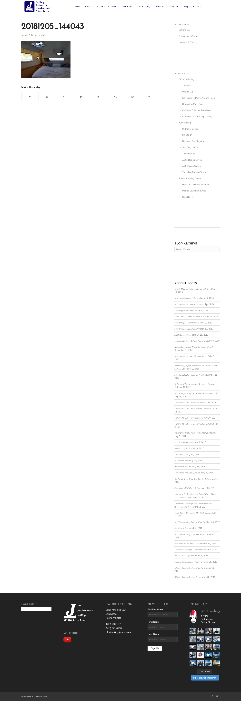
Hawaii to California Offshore (195, 184)
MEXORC (187, 135)
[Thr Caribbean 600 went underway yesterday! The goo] (216, 647)
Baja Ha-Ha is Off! (182, 555)
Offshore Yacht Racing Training (197, 116)
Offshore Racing (186, 79)
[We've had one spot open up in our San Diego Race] (216, 655)
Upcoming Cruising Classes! (186, 549)
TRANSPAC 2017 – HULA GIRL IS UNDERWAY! (195, 433)
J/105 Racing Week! (182, 334)
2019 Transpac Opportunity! (186, 328)
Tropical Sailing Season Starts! (187, 561)
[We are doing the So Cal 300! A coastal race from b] (216, 639)
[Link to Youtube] (217, 696)
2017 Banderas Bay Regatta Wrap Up (189, 522)
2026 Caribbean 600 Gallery (186, 298)
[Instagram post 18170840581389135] (193, 655)
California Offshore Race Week (197, 110)
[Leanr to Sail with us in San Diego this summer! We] (193, 639)
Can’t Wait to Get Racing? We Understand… (193, 512)
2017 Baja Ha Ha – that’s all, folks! (189, 374)
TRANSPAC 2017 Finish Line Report (189, 402)
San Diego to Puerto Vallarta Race (198, 98)
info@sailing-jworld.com (118, 632)
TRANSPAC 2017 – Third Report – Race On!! (193, 408)
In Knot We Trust (181, 460)
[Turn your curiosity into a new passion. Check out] (200, 663)
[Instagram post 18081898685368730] (200, 647)
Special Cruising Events (190, 178)
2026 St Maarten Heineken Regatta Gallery (192, 289)
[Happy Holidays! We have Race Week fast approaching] (193, 663)
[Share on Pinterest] (64, 96)
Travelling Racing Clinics (194, 172)
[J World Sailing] (38, 6)
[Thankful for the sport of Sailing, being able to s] (216, 663)
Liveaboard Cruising (188, 42)
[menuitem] (76, 6)
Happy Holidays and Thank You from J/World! (193, 346)
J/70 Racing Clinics (191, 166)
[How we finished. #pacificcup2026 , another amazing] (200, 631)
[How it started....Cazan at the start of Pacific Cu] (216, 631)
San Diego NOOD (190, 147)
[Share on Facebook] (30, 96)
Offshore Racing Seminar (184, 577)
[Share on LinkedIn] (81, 96)
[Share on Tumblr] (98, 96)
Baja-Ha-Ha (187, 197)
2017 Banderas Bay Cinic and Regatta (190, 534)
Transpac (186, 85)
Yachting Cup (188, 153)
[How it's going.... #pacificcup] (208, 631)
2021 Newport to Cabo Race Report (189, 304)
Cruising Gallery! (182, 310)
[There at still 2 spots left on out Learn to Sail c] (200, 655)
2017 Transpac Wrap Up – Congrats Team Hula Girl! (196, 393)
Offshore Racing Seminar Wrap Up (188, 567)
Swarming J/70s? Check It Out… (188, 488)
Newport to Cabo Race (193, 104)
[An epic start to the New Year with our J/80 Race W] (208, 655)
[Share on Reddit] (132, 96)
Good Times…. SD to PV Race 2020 (189, 316)
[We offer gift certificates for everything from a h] (208, 663)
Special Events (181, 73)
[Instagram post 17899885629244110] (208, 647)
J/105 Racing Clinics (192, 160)
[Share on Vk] (115, 96)
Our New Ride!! (181, 528)
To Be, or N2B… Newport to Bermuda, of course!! (195, 383)
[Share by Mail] (149, 96)
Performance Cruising (189, 36)
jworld (43, 35)
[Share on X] (47, 96)
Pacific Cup (187, 91)
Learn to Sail (185, 30)
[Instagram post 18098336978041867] (208, 639)
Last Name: (154, 634)
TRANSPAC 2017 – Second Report (188, 417)
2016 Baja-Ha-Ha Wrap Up (185, 543)
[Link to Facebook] (212, 696)
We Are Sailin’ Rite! (182, 466)
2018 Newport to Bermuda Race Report (190, 356)
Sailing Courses (181, 24)
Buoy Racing (185, 122)
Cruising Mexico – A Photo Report (189, 340)
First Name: (154, 622)
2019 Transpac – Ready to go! (186, 322)
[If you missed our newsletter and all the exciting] (193, 631)
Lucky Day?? (179, 454)
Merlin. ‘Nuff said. (182, 448)
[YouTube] (68, 639)
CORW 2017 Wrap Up (183, 442)
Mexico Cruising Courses (194, 191)
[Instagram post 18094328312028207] (193, 647)
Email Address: (156, 609)
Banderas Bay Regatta (193, 141)
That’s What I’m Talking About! (187, 472)
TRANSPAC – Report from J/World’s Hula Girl (194, 423)
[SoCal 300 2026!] (200, 639)
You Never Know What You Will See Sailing (192, 478)
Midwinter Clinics (190, 129)
